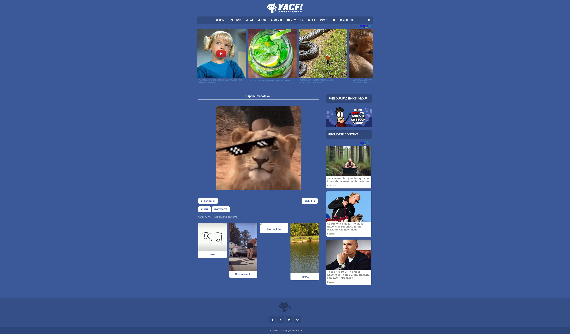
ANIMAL (277, 20)
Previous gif (209, 201)
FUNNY (237, 20)
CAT (250, 20)
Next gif (308, 201)
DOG (263, 20)
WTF (325, 20)
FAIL (313, 20)
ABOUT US (348, 20)
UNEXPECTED (220, 209)
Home (222, 20)
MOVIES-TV (296, 20)
